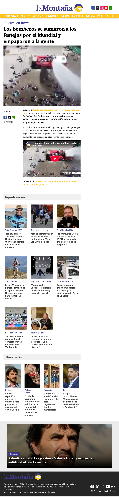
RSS (5, 492)
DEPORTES (77, 16)
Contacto (13, 492)
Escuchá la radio (26, 492)
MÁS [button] (99, 16)
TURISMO (65, 16)
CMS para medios (99, 491)
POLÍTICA (25, 16)
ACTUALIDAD (11, 16)
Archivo (52, 492)
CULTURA (90, 16)
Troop (112, 491)
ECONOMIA (38, 16)
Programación (41, 492)
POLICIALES (52, 16)
